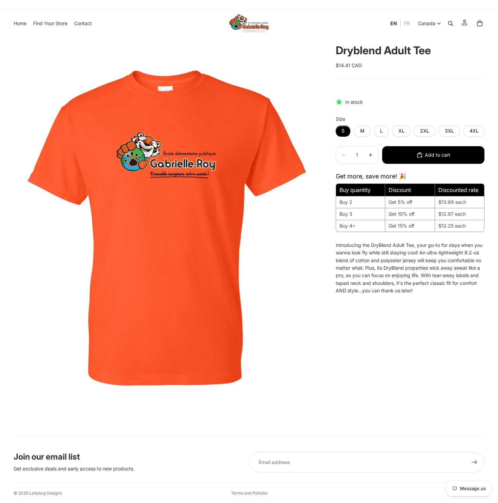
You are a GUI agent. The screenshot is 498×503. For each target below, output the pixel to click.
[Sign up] (474, 462)
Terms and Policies (249, 493)
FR (407, 23)
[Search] (450, 23)
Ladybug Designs (45, 493)
